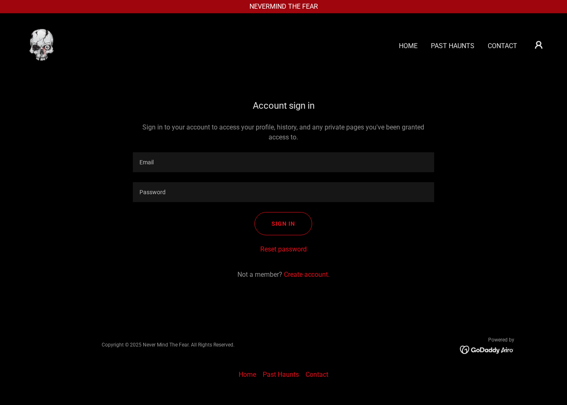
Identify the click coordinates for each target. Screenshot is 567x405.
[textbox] (283, 162)
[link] (41, 44)
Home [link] (408, 46)
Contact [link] (502, 46)
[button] (538, 45)
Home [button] (247, 374)
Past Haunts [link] (452, 46)
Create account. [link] (307, 274)
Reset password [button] (283, 249)
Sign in (283, 223)
